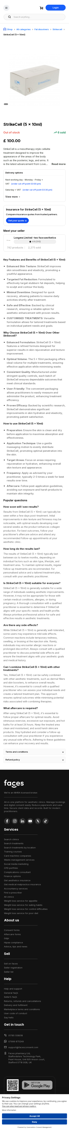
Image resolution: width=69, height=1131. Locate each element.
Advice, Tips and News (15, 946)
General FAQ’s (11, 993)
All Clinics (9, 896)
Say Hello (9, 1017)
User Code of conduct (15, 1013)
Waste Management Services (19, 859)
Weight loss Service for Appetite (20, 900)
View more (11, 196)
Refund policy (13, 759)
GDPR (6, 938)
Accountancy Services (16, 888)
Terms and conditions (17, 751)
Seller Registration (13, 967)
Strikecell (57, 29)
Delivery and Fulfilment (15, 1005)
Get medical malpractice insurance (22, 884)
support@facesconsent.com (23, 1047)
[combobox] (38, 17)
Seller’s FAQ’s (10, 997)
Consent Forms (12, 930)
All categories (23, 29)
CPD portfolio (11, 868)
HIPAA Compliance (13, 942)
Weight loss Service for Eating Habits (23, 905)
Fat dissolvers (41, 29)
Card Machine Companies (17, 855)
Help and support (13, 988)
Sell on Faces (11, 963)
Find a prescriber (13, 892)
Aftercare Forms (12, 934)
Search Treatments (13, 843)
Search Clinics (11, 839)
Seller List (8, 971)
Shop (10, 29)
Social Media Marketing (16, 864)
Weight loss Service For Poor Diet (21, 913)
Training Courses (13, 851)
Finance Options (12, 876)
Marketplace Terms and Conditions (22, 1009)
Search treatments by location (20, 847)
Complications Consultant (17, 872)
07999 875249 (16, 1041)
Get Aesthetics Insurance (17, 880)
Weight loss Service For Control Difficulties (26, 909)
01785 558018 (15, 1035)
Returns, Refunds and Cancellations (22, 1001)
